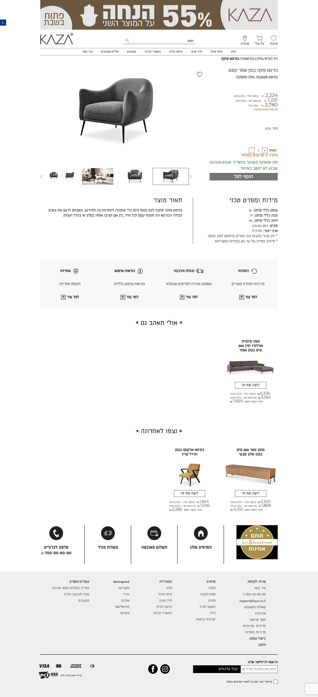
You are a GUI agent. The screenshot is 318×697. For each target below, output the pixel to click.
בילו (212, 613)
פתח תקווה (207, 594)
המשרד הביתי (152, 51)
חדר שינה (196, 51)
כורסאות (247, 59)
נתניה (211, 601)
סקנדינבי (123, 588)
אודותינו (260, 613)
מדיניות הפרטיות (254, 626)
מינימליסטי (121, 607)
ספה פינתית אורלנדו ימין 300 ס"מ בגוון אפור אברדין (250, 348)
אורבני (125, 601)
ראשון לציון (207, 607)
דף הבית (271, 59)
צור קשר (87, 51)
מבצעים (131, 51)
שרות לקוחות (257, 582)
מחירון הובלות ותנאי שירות (70, 588)
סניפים (211, 582)
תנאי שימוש (258, 620)
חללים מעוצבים (110, 51)
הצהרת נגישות (205, 619)
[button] (3, 23)
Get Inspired (121, 582)
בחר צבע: (271, 128)
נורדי (126, 594)
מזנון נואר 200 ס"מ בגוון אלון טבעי (250, 452)
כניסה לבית (176, 51)
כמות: (273, 150)
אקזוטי (124, 613)
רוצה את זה (250, 385)
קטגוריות (165, 582)
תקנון (262, 645)
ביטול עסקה (257, 638)
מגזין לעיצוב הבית (76, 594)
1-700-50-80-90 (254, 594)
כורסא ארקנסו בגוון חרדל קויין (189, 452)
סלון (233, 51)
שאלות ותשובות (255, 607)
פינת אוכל (216, 51)
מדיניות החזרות (255, 632)
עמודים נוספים (79, 582)
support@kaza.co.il (252, 601)
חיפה (212, 588)
